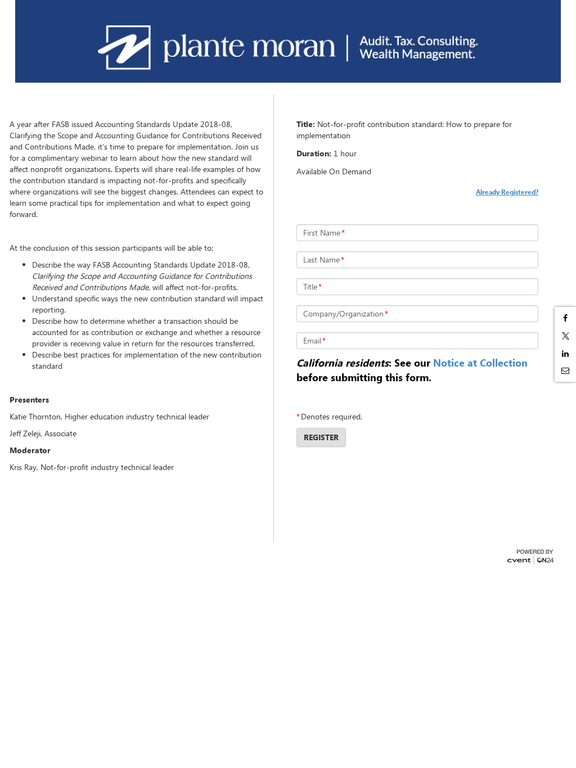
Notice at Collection (480, 362)
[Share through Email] (565, 370)
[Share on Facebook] (565, 318)
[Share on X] (565, 336)
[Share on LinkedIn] (565, 353)
